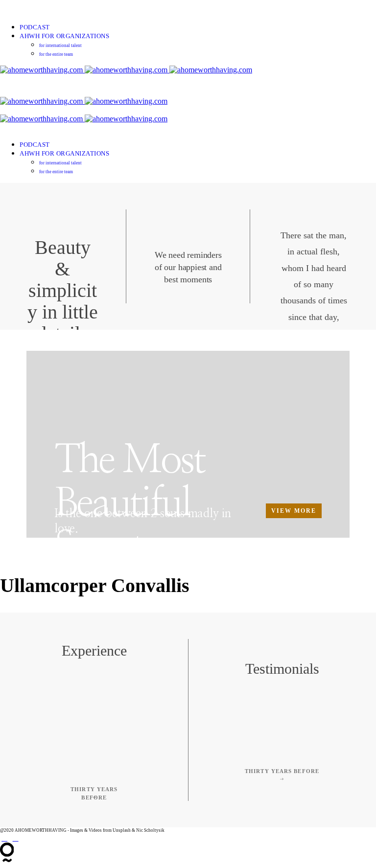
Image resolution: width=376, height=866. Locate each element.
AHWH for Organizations (64, 36)
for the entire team (56, 54)
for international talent (60, 45)
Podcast (35, 27)
